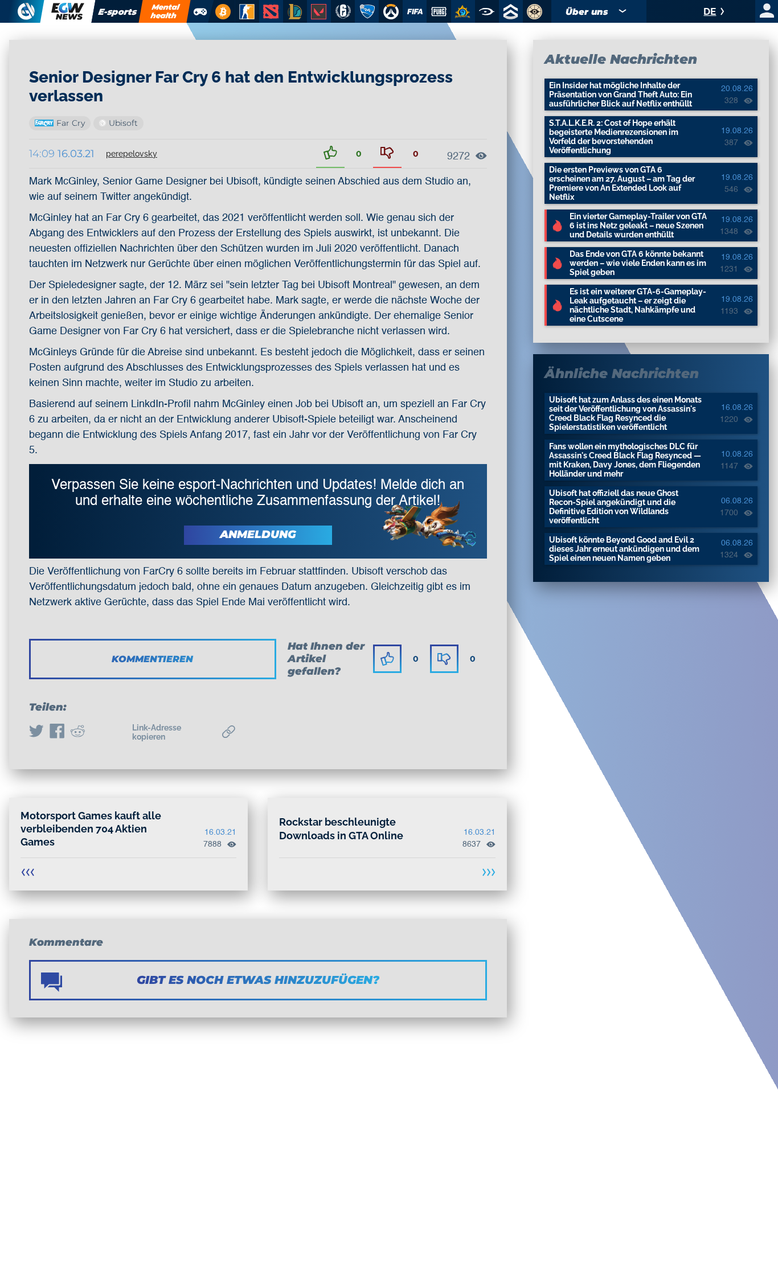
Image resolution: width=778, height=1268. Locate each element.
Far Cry (70, 123)
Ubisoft (123, 123)
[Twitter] (36, 732)
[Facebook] (57, 732)
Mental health (165, 11)
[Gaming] (200, 11)
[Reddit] (77, 732)
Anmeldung (258, 534)
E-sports (117, 11)
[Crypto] (221, 11)
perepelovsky (131, 153)
